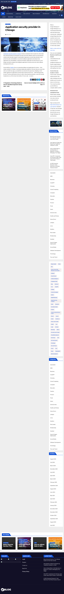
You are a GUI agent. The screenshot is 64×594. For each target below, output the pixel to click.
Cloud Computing (54, 189)
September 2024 (54, 485)
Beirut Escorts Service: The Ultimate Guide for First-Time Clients (55, 138)
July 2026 (52, 462)
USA (56, 348)
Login (3, 17)
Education (52, 196)
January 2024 (53, 505)
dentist (52, 294)
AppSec (12, 67)
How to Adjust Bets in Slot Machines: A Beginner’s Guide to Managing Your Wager (52, 569)
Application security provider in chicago (12, 53)
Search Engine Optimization (53, 243)
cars (52, 286)
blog (52, 284)
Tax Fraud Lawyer (54, 340)
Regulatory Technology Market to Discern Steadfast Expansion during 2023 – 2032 (12, 84)
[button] (59, 15)
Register (10, 17)
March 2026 (53, 465)
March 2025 (53, 478)
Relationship (36, 13)
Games (57, 316)
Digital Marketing (54, 297)
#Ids (52, 266)
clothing (52, 289)
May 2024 (52, 495)
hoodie (52, 324)
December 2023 (54, 508)
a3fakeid (52, 273)
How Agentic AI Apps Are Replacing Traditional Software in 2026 (56, 144)
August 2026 (53, 459)
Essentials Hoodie (54, 306)
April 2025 (52, 475)
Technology (46, 13)
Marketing (53, 329)
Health (52, 318)
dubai (52, 304)
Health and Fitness (54, 216)
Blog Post (24, 568)
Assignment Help (54, 281)
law (56, 324)
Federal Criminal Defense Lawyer (55, 313)
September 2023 (54, 518)
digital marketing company (54, 301)
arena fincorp (53, 276)
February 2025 (53, 482)
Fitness (52, 316)
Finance (52, 202)
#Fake (59, 264)
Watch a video (53, 48)
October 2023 (53, 515)
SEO (58, 337)
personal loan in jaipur (55, 332)
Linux (51, 225)
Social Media (53, 247)
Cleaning (52, 186)
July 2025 (52, 472)
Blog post (18, 17)
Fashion (54, 13)
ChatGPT (52, 182)
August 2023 (53, 522)
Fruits (51, 206)
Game (51, 209)
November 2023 (54, 512)
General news (53, 212)
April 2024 (52, 498)
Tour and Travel (53, 257)
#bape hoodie (53, 264)
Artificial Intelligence (54, 278)
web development (54, 353)
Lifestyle (18, 13)
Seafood (52, 239)
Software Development (8, 101)
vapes (52, 351)
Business (52, 179)
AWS (51, 176)
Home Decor (53, 219)
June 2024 (52, 492)
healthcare (58, 318)
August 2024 (53, 488)
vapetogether (57, 351)
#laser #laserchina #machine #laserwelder (55, 270)
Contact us (24, 565)
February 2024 (53, 502)
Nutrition (52, 229)
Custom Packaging (54, 292)
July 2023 (52, 525)
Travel (52, 348)
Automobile (9, 13)
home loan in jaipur (54, 321)
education (57, 304)
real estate (53, 337)
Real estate (26, 13)
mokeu (58, 329)
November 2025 (54, 469)
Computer (52, 192)
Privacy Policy (25, 571)
